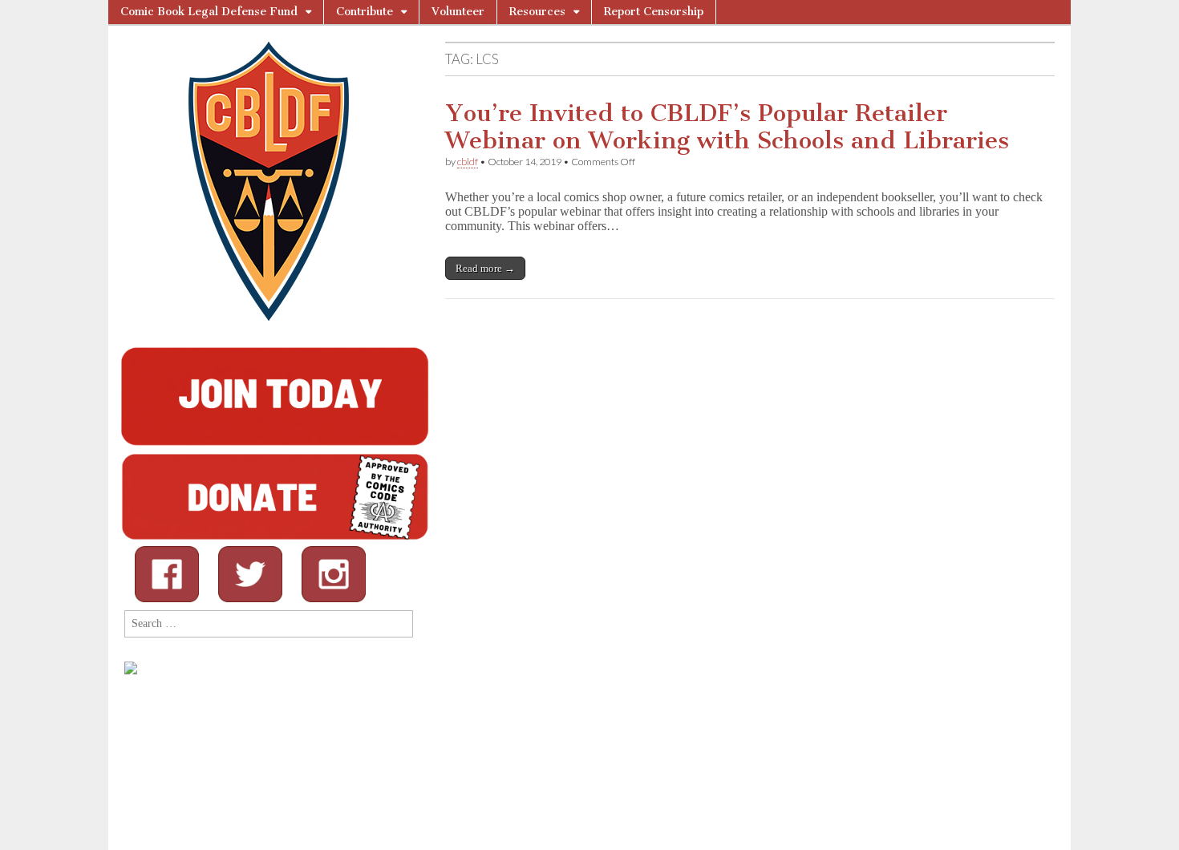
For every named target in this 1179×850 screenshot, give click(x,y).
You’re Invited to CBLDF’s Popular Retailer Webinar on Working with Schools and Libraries (727, 127)
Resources (537, 11)
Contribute (364, 11)
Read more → (485, 268)
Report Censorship (653, 11)
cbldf (467, 162)
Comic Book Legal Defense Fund (209, 11)
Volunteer (457, 11)
